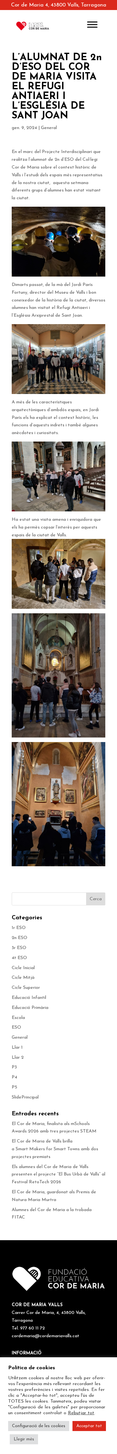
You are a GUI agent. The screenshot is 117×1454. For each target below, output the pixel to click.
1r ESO (19, 927)
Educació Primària (30, 1007)
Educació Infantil (29, 997)
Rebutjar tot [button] (81, 1413)
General (49, 128)
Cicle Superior (26, 987)
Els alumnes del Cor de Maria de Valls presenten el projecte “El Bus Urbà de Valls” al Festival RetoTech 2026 (58, 1174)
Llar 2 (18, 1057)
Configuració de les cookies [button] (38, 1426)
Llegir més (24, 1439)
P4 (14, 1077)
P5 (14, 1087)
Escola (18, 1017)
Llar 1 (17, 1047)
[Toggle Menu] (92, 24)
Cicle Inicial (23, 968)
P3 (14, 1067)
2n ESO (19, 937)
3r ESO (19, 948)
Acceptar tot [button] (89, 1426)
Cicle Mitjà (23, 977)
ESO (16, 1027)
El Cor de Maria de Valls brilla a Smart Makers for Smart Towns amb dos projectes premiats (55, 1149)
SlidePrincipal (25, 1097)
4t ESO (19, 958)
